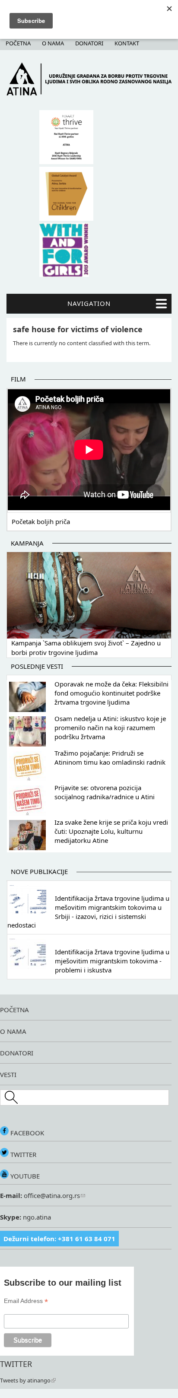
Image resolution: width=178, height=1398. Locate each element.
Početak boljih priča (41, 521)
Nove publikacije (39, 871)
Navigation (89, 303)
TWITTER (22, 1154)
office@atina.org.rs (51, 1195)
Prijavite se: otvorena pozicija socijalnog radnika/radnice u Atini (104, 792)
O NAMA (13, 1031)
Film (18, 379)
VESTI (8, 1074)
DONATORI (16, 1052)
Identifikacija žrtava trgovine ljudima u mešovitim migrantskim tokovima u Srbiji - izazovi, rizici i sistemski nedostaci (88, 911)
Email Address (26, 1301)
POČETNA (14, 1009)
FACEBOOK (26, 1132)
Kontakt (126, 43)
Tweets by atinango (25, 1380)
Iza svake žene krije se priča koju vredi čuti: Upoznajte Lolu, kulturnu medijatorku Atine (111, 831)
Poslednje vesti (37, 666)
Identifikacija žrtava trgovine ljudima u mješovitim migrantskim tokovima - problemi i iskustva (112, 960)
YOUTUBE (24, 1176)
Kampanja (27, 543)
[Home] (89, 93)
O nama (53, 43)
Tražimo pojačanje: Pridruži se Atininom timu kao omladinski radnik (109, 757)
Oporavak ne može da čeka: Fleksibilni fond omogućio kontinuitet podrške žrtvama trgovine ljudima (111, 693)
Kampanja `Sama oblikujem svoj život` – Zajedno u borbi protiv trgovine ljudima (86, 648)
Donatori (89, 43)
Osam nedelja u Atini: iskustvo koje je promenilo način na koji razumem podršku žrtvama (110, 727)
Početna (18, 43)
